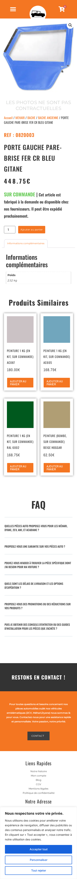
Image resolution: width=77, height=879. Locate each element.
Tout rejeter (38, 870)
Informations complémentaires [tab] (25, 243)
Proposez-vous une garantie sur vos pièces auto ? (35, 546)
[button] (70, 25)
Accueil (8, 117)
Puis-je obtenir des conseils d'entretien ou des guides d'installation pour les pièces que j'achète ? (37, 626)
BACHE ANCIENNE (48, 117)
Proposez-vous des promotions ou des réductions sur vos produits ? (38, 606)
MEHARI (20, 117)
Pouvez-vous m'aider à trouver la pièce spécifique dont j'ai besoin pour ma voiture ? (38, 565)
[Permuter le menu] (13, 9)
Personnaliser (38, 859)
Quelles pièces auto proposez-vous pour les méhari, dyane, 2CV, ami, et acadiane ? (36, 528)
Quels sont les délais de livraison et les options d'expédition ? (34, 585)
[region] (38, 843)
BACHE (31, 117)
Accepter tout (39, 849)
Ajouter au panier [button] (18, 382)
